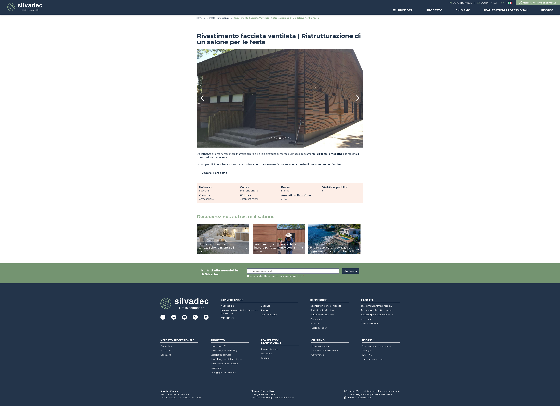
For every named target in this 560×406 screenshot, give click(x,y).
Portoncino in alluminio (322, 314)
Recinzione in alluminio (322, 310)
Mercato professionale (177, 340)
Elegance (265, 306)
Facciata (367, 300)
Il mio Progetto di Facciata (224, 363)
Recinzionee (318, 300)
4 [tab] (284, 138)
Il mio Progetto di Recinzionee (226, 359)
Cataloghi (366, 350)
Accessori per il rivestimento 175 (377, 314)
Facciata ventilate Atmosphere (376, 310)
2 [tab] (275, 138)
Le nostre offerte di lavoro (324, 350)
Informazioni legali (353, 394)
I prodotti (405, 10)
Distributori (166, 346)
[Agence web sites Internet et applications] (345, 397)
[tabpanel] (280, 98)
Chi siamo (463, 10)
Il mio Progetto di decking (224, 350)
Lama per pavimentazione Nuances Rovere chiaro (239, 312)
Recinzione (266, 353)
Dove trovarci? (462, 3)
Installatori (165, 350)
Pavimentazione (232, 300)
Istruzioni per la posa (372, 359)
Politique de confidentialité (378, 394)
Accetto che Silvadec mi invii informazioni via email (276, 276)
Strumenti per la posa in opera (377, 346)
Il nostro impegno (320, 346)
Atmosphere (227, 318)
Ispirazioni (216, 368)
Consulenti (165, 355)
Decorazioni (316, 319)
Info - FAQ (367, 355)
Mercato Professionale (218, 18)
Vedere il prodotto (214, 173)
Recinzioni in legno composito (325, 306)
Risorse (547, 10)
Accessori (265, 310)
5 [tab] (289, 138)
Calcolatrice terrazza (221, 355)
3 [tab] (280, 138)
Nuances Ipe (227, 306)
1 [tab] (270, 138)
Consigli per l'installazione (223, 372)
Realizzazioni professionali (505, 10)
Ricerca (504, 3)
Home (199, 18)
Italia (510, 3)
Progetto (434, 10)
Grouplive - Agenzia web (359, 397)
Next (358, 98)
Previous (202, 98)
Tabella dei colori (269, 314)
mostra (201, 225)
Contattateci (489, 3)
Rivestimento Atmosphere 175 (376, 306)
